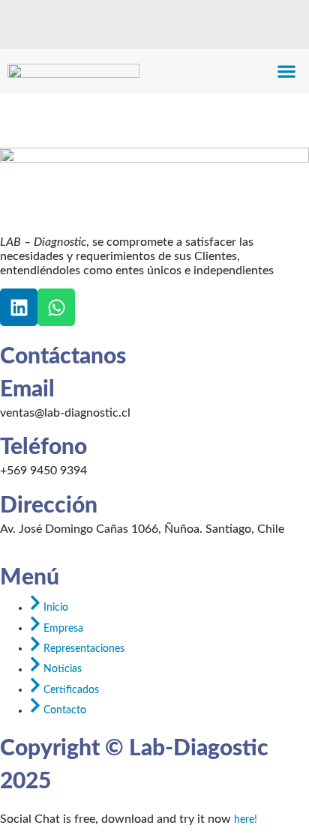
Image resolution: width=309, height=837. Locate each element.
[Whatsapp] (56, 307)
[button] (287, 70)
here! (245, 820)
